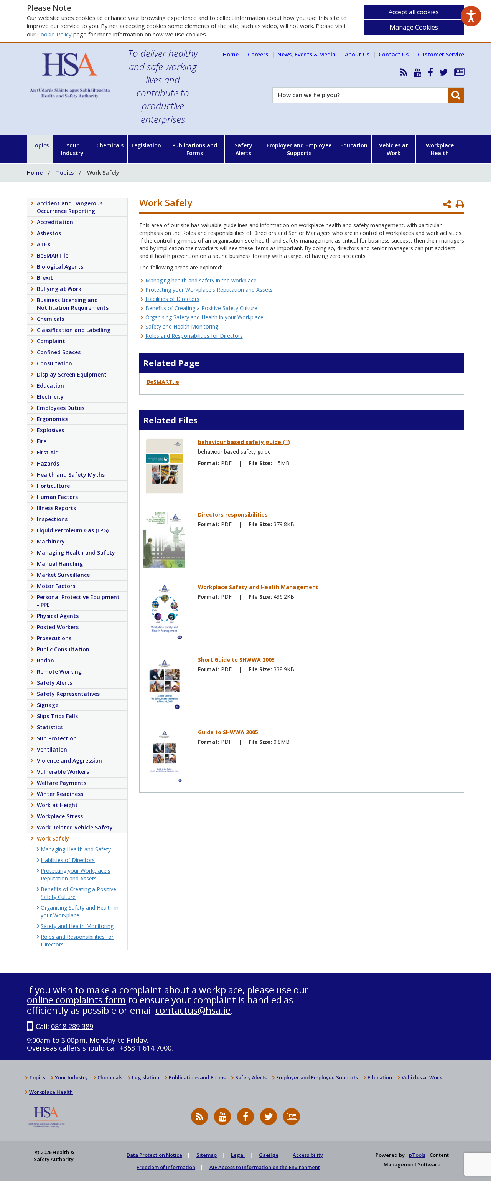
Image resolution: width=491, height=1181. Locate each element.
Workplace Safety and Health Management (258, 587)
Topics (40, 145)
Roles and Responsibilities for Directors (194, 335)
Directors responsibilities (233, 514)
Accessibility (308, 1154)
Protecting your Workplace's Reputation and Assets (209, 289)
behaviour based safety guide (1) (244, 442)
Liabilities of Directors (172, 298)
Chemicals (110, 145)
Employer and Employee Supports (299, 149)
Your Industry (72, 149)
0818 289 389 (72, 1026)
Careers (258, 54)
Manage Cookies (414, 27)
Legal (238, 1154)
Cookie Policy (54, 34)
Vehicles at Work (393, 149)
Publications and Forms (194, 149)
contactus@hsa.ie (193, 1010)
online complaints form (76, 999)
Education (353, 145)
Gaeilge (268, 1154)
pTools (417, 1154)
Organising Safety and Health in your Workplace (204, 317)
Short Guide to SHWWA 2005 (236, 659)
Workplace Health (440, 149)
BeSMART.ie (163, 381)
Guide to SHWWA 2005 (228, 732)
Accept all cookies (414, 12)
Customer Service (441, 54)
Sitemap (206, 1154)
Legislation (146, 145)
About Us (357, 54)
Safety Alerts (243, 149)
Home (231, 54)
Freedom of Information (166, 1167)
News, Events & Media (306, 54)
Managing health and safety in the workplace (201, 280)
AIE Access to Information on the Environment (264, 1167)
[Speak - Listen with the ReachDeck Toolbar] (471, 16)
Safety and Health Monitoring (181, 326)
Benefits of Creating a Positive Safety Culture (201, 308)
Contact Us (394, 54)
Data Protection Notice (154, 1154)
